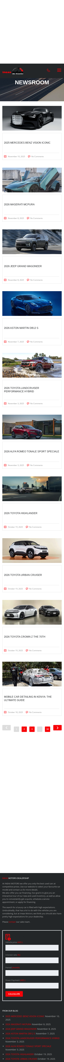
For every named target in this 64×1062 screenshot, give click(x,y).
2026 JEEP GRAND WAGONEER (21, 1028)
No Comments (37, 156)
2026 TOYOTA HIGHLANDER (19, 1054)
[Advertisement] (32, 32)
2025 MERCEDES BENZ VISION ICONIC (24, 1016)
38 (47, 729)
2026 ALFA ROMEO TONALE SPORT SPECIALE (28, 1046)
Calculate (14, 994)
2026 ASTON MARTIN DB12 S (20, 1033)
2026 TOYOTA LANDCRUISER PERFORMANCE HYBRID (32, 1038)
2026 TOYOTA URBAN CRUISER (21, 1058)
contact (12, 921)
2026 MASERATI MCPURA (18, 1024)
